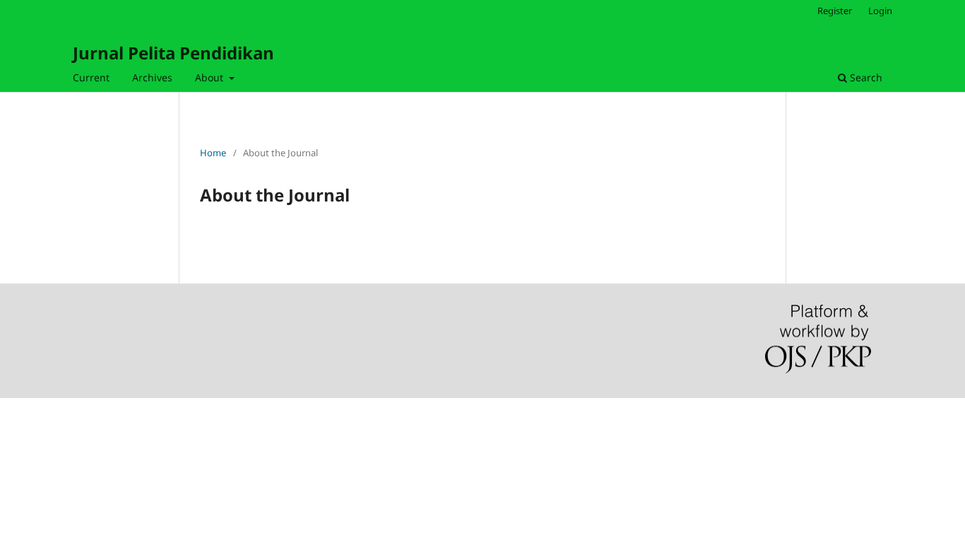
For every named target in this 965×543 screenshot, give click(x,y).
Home (213, 152)
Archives (152, 77)
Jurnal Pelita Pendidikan (173, 52)
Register (834, 10)
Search (864, 77)
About (210, 77)
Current (91, 77)
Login (880, 10)
